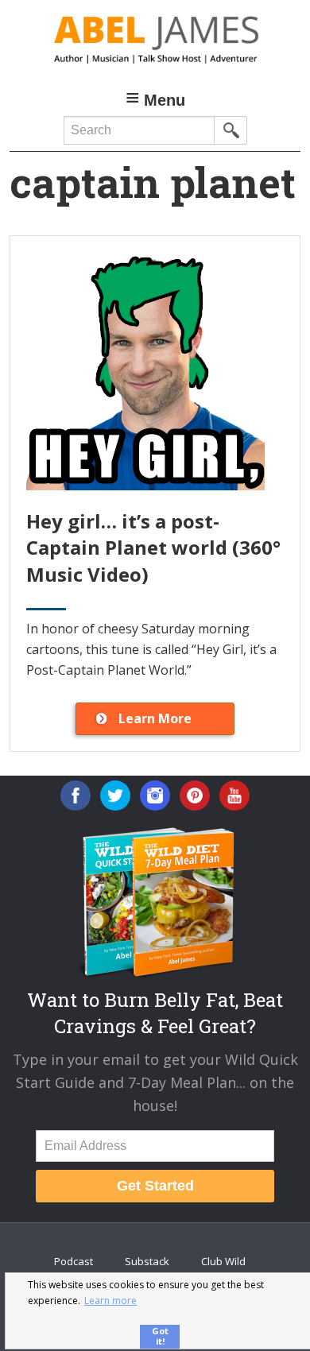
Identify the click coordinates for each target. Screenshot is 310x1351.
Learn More (155, 718)
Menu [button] (164, 100)
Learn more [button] (110, 1300)
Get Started (155, 1186)
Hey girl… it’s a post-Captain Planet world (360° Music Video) (153, 547)
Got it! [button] (160, 1336)
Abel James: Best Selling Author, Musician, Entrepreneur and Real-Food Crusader (155, 39)
